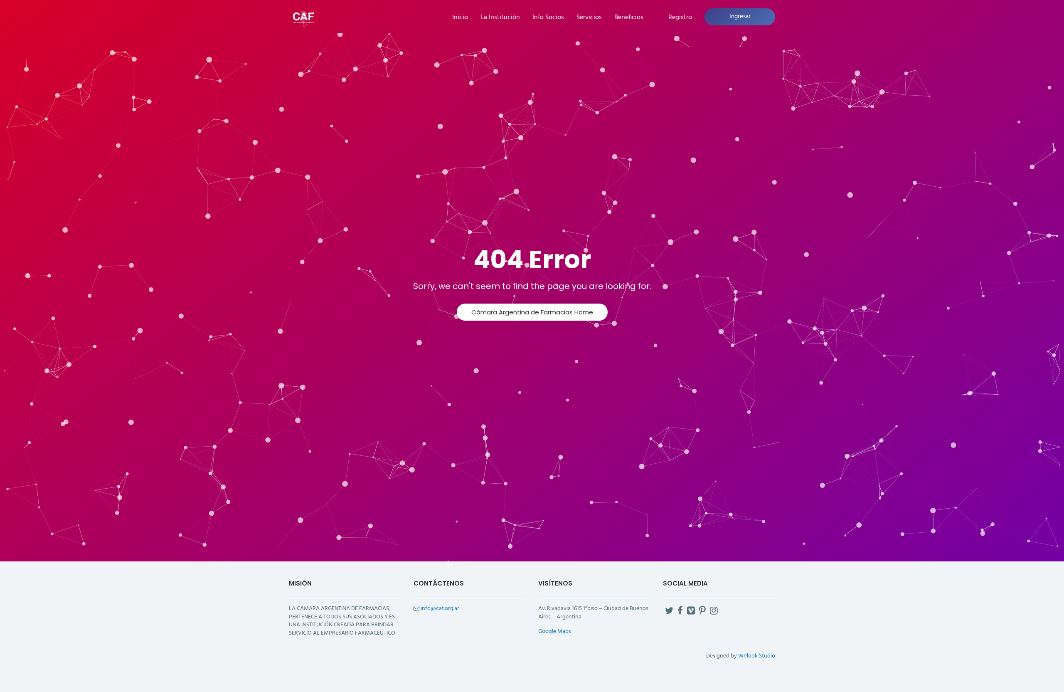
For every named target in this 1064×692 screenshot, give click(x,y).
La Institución (500, 17)
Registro (680, 17)
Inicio (460, 17)
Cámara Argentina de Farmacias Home (532, 312)
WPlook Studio (756, 656)
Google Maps (554, 631)
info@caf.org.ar (440, 608)
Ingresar (740, 17)
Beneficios (628, 17)
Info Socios (548, 17)
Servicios (589, 17)
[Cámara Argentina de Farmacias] (303, 18)
